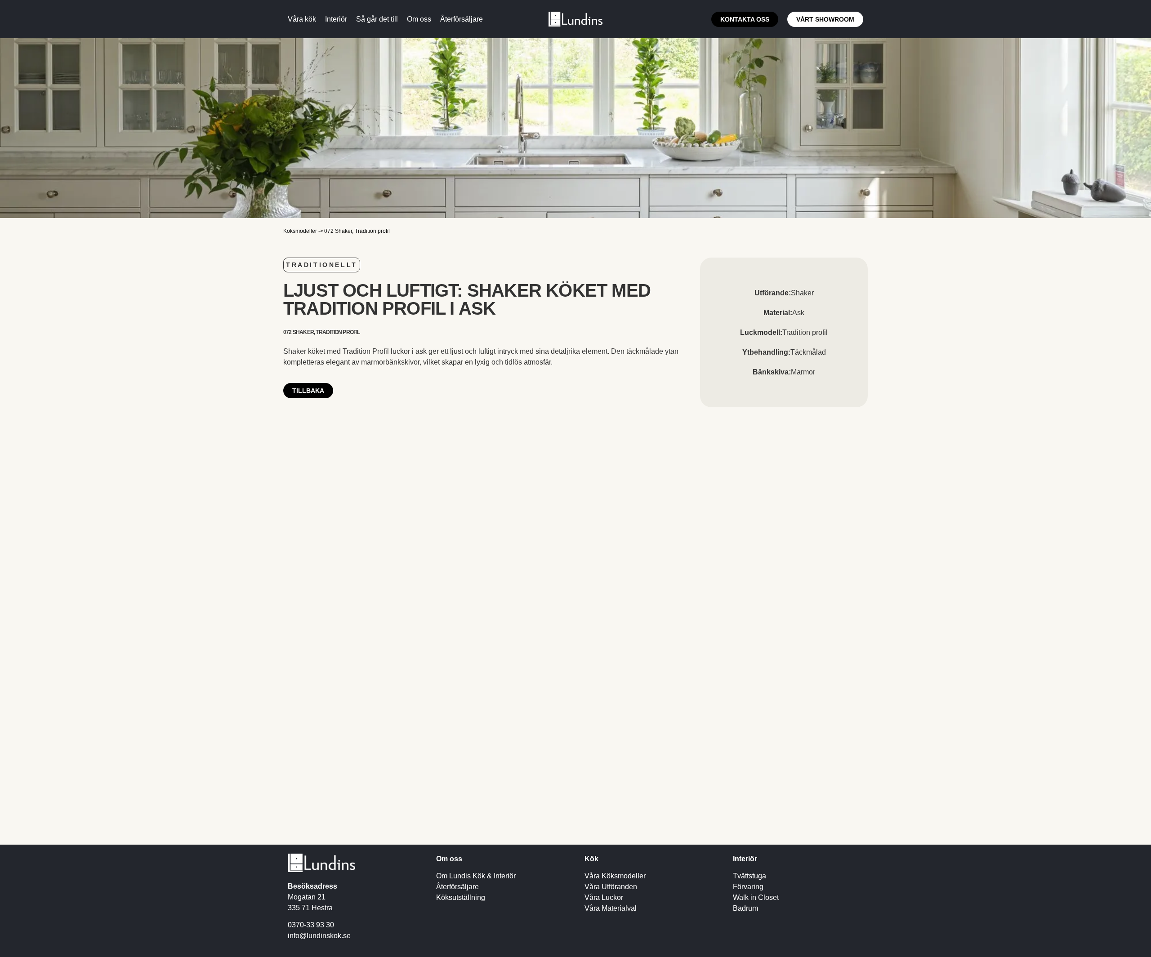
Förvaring (748, 886)
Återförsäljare (457, 886)
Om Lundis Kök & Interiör (476, 876)
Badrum (745, 908)
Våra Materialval (610, 908)
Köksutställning (460, 897)
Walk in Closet (756, 897)
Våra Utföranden (610, 886)
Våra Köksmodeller (615, 876)
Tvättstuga (749, 876)
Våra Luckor (603, 897)
